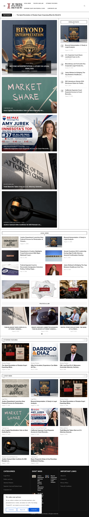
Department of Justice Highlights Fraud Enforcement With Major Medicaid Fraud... (31, 253)
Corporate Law (52, 8)
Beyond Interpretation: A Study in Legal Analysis (54, 479)
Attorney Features (51, 3)
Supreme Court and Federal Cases (34, 8)
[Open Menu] (4, 6)
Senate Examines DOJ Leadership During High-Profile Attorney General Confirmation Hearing (75, 253)
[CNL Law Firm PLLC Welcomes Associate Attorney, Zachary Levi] (73, 352)
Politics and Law (38, 3)
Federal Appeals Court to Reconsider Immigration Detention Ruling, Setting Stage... (31, 267)
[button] (13, 15)
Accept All (34, 509)
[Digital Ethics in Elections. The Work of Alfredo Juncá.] (73, 316)
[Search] (84, 6)
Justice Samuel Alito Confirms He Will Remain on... (22, 225)
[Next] (85, 340)
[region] (22, 504)
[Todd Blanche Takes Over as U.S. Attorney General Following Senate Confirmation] (29, 171)
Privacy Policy (64, 482)
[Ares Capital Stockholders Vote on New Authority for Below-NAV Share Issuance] (29, 95)
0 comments (7, 23)
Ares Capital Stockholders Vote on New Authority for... (24, 110)
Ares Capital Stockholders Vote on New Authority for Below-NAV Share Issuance (43, 15)
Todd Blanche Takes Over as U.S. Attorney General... (23, 187)
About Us (63, 475)
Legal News (27, 3)
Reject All (22, 509)
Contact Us (63, 479)
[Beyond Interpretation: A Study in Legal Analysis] (73, 34)
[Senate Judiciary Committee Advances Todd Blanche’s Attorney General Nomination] (44, 316)
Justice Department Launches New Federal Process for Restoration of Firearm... (31, 239)
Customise (11, 509)
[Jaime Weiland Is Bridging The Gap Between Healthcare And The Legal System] (53, 269)
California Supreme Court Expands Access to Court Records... (27, 148)
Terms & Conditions (65, 486)
